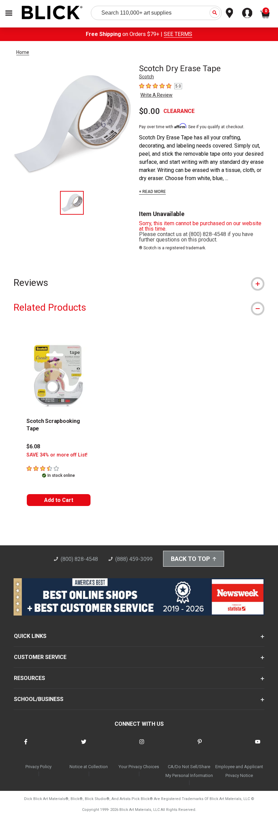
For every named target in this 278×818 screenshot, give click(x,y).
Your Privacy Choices (139, 766)
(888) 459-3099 (134, 559)
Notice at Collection (89, 766)
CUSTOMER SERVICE (40, 657)
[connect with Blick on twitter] (84, 746)
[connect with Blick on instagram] (141, 746)
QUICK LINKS (30, 636)
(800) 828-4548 (79, 559)
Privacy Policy (38, 766)
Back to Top (190, 558)
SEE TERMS (178, 34)
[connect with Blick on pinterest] (199, 746)
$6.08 (33, 446)
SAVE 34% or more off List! (56, 455)
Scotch (146, 76)
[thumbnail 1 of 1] (72, 203)
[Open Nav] (8, 13)
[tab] (139, 282)
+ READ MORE (152, 191)
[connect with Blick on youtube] (257, 746)
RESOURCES (29, 678)
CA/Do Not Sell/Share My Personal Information (189, 771)
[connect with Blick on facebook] (26, 746)
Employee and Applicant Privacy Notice (239, 771)
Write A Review (156, 95)
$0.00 (149, 111)
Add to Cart (58, 500)
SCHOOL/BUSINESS (38, 699)
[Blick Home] (52, 13)
